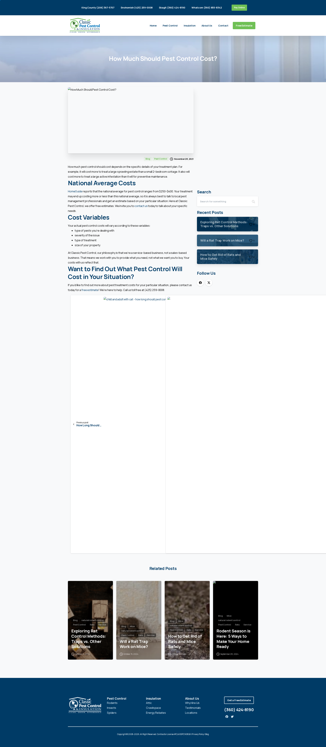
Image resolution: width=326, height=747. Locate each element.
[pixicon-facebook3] (227, 716)
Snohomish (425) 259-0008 (137, 7)
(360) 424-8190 (239, 709)
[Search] (253, 201)
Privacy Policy (198, 734)
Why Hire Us (192, 703)
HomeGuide (75, 191)
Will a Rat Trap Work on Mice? (134, 644)
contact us (141, 206)
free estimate (90, 290)
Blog (207, 734)
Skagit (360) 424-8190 (172, 7)
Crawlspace (153, 708)
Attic (149, 703)
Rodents (112, 703)
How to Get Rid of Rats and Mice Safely (185, 641)
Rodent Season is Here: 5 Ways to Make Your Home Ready (233, 638)
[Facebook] (200, 282)
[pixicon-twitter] (232, 716)
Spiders (111, 713)
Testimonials (193, 708)
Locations (191, 713)
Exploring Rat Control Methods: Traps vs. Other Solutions (88, 638)
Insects (111, 708)
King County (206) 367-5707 (98, 7)
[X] (208, 282)
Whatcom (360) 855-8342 (207, 7)
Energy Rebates (156, 713)
